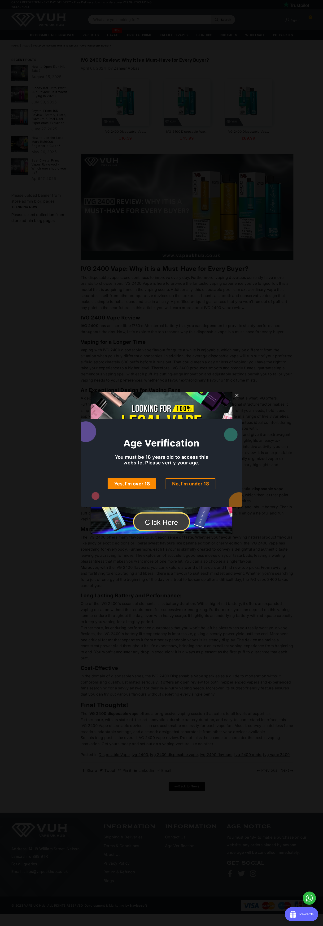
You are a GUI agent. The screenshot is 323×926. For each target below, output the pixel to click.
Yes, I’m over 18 (132, 484)
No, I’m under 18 (190, 484)
